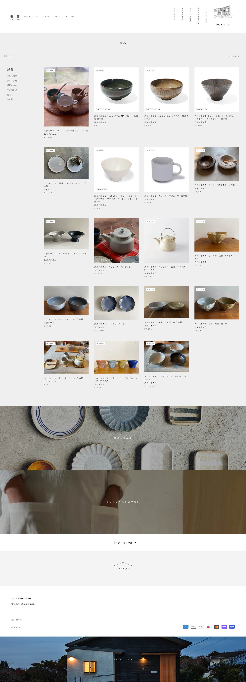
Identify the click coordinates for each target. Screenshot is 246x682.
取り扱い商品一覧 (198, 16)
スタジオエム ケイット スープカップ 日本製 (66, 131)
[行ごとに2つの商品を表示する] (5, 56)
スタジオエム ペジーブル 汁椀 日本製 (63, 319)
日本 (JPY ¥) (28, 16)
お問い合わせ (174, 14)
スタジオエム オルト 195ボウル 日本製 (214, 185)
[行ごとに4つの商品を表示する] (10, 56)
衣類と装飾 (12, 80)
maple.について (206, 15)
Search (57, 16)
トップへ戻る (123, 568)
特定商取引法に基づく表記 (23, 603)
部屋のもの (12, 85)
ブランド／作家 (190, 15)
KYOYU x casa (123, 659)
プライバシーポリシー (21, 598)
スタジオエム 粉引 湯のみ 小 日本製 (63, 378)
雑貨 (10, 70)
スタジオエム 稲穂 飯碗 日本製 (210, 324)
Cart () (69, 16)
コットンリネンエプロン (123, 502)
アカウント (45, 16)
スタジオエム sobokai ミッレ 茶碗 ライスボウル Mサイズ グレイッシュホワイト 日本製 (117, 199)
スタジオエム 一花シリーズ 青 (109, 324)
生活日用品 (12, 89)
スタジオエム (123, 438)
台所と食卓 (12, 75)
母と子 (10, 94)
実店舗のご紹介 (182, 15)
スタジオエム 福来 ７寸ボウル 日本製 (163, 322)
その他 (10, 99)
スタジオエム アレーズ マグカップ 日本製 (165, 196)
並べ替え (233, 56)
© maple (15, 627)
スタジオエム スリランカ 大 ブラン (112, 267)
